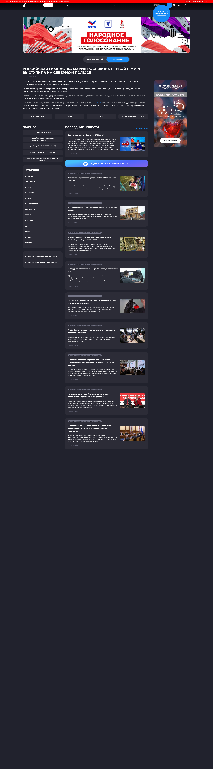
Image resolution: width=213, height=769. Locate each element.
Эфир (38, 5)
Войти (185, 5)
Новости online (37, 116)
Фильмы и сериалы (85, 5)
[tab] (95, 59)
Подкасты (68, 5)
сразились (96, 103)
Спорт (101, 5)
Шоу (58, 5)
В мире (69, 116)
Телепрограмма (115, 5)
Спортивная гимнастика (133, 116)
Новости (48, 5)
